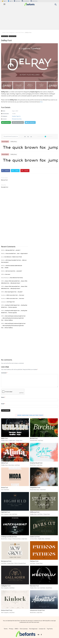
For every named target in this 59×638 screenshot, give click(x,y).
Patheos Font (34, 561)
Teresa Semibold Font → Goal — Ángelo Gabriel (17, 253)
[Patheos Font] (44, 550)
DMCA (16, 628)
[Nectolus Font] (44, 575)
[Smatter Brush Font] (44, 452)
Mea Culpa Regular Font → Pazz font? (13, 291)
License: (4, 119)
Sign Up (10, 1)
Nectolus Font (34, 586)
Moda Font (4, 487)
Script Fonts (39, 465)
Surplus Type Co (16, 116)
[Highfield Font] (15, 501)
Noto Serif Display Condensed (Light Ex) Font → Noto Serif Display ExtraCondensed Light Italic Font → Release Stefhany (13, 318)
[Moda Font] (15, 476)
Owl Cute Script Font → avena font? (14, 271)
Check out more (18, 122)
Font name (7, 274)
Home (3, 32)
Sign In (4, 1)
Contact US (42, 628)
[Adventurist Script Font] (44, 599)
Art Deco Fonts (33, 539)
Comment (4, 373)
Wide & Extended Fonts (20, 563)
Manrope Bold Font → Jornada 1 (13, 250)
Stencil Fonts (49, 588)
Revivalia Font (4, 187)
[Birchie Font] (44, 427)
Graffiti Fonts (11, 440)
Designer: (4, 116)
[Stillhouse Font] (44, 501)
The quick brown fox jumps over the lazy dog (30, 147)
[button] (55, 5)
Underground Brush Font (9, 536)
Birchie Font (34, 438)
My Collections (26, 1)
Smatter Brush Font (36, 463)
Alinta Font (4, 463)
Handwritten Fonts (34, 489)
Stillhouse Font (34, 512)
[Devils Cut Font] (44, 525)
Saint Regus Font (11, 301)
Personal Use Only (16, 119)
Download (7, 122)
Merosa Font (4, 180)
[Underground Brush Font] (15, 525)
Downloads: (6, 113)
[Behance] (38, 634)
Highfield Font (5, 512)
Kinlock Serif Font (6, 610)
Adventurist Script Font (37, 610)
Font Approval (33, 628)
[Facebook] (41, 634)
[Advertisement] (29, 18)
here (41, 102)
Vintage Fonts (19, 440)
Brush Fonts (33, 465)
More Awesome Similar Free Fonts (30, 415)
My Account (18, 1)
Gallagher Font (5, 586)
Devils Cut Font (35, 536)
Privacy (11, 628)
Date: (4, 111)
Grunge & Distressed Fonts (14, 539)
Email (3, 403)
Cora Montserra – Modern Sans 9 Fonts (13, 257)
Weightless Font (35, 487)
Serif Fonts (40, 440)
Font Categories (10, 32)
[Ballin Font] (15, 427)
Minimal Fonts (4, 36)
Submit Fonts (34, 1)
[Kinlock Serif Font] (15, 599)
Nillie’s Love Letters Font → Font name (15, 295)
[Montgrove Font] (15, 550)
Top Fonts (50, 628)
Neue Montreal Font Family (16, 277)
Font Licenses (24, 628)
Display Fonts (4, 440)
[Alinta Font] (15, 452)
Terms (6, 628)
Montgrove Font (6, 561)
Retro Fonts (11, 465)
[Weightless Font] (44, 476)
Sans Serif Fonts (20, 32)
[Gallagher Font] (15, 575)
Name (3, 397)
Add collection (30, 122)
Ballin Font (4, 438)
